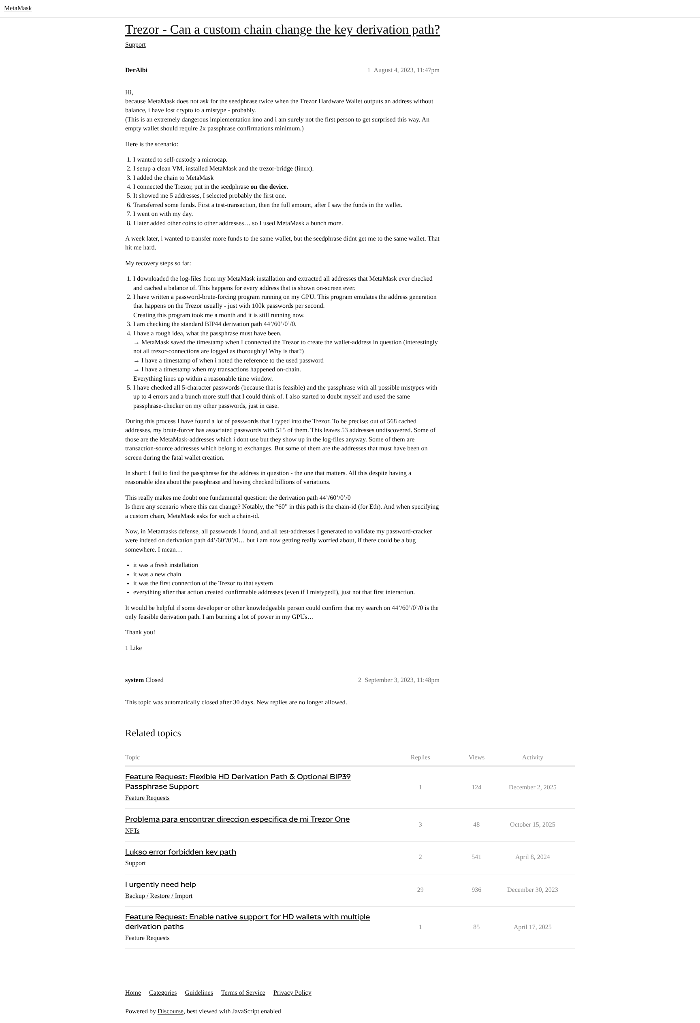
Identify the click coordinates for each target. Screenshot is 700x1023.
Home (133, 992)
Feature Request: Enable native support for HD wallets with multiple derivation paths (247, 922)
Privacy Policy (292, 992)
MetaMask (18, 8)
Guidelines (199, 992)
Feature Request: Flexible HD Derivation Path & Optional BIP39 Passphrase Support (238, 782)
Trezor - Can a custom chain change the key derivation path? (282, 29)
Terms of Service (243, 992)
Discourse (171, 1011)
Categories (163, 992)
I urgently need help (160, 884)
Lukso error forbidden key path (180, 852)
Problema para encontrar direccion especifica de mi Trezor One (237, 819)
